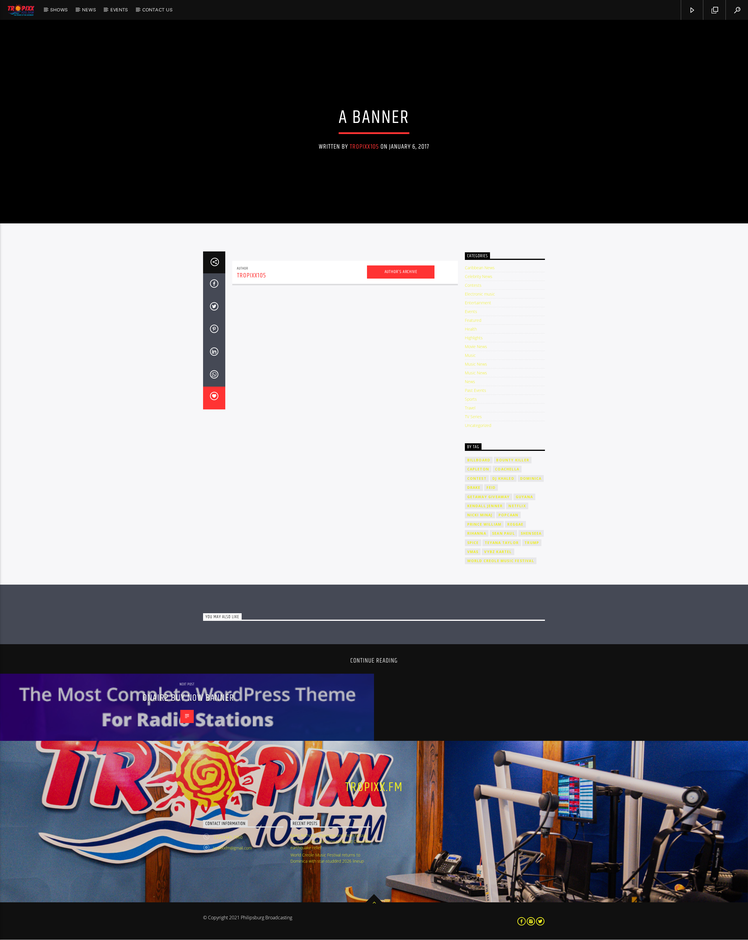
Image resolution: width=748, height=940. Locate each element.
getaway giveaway (488, 496)
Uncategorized (478, 425)
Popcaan (508, 514)
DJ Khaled (503, 478)
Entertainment (478, 302)
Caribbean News (480, 267)
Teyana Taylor (502, 542)
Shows (59, 10)
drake (474, 487)
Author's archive (401, 271)
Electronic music (480, 294)
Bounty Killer (512, 460)
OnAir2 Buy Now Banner (188, 698)
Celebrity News (478, 276)
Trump (531, 542)
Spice (473, 542)
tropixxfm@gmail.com (232, 848)
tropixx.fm (374, 787)
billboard (479, 460)
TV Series (473, 416)
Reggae (515, 524)
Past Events (475, 390)
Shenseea (531, 533)
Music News (476, 364)
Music (470, 355)
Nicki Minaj (480, 514)
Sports (471, 399)
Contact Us (157, 10)
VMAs (473, 551)
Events (119, 10)
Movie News (476, 346)
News (89, 10)
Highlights (474, 337)
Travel (470, 408)
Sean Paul (503, 533)
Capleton (478, 469)
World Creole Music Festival (500, 560)
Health (471, 329)
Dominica (531, 478)
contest (476, 478)
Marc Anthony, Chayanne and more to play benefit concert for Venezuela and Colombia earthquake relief (330, 841)
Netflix (517, 505)
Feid (491, 487)
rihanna (476, 533)
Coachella (507, 469)
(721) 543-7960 (228, 837)
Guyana (524, 496)
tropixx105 (364, 147)
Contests (473, 285)
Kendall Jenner (485, 505)
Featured (473, 320)
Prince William (484, 524)
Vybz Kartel (498, 551)
